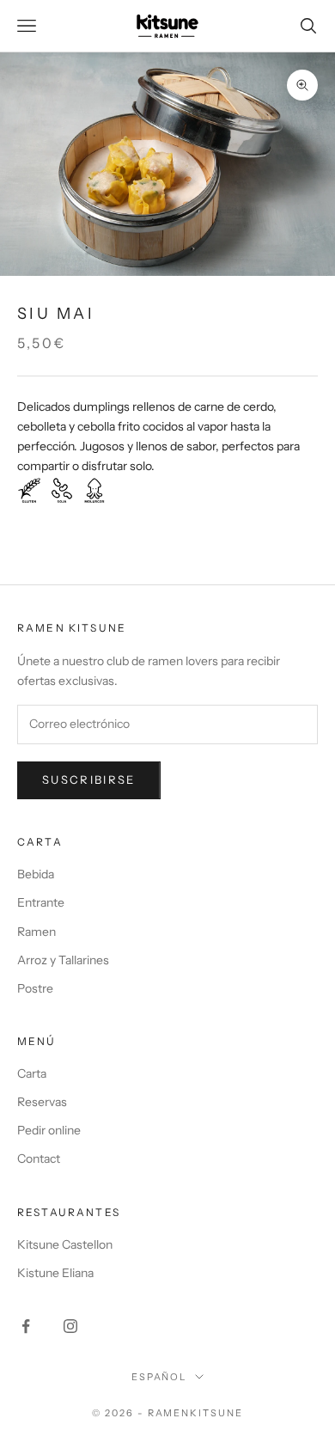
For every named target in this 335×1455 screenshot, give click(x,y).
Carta (31, 1073)
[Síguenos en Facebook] (25, 1326)
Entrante (40, 902)
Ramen (36, 931)
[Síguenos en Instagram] (70, 1326)
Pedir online (49, 1130)
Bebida (35, 874)
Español (159, 1377)
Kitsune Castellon (65, 1244)
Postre (35, 988)
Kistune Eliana (55, 1273)
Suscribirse (89, 779)
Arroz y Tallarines (63, 960)
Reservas (42, 1102)
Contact (38, 1158)
